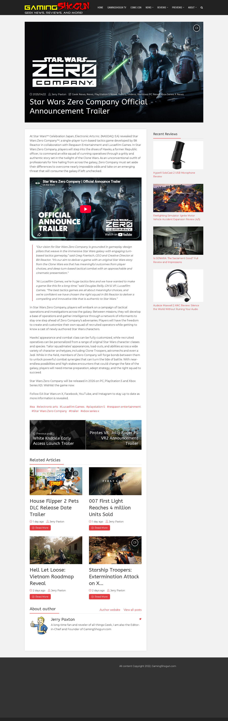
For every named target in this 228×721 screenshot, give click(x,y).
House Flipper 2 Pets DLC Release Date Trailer (54, 507)
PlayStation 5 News (105, 94)
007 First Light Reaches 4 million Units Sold (110, 507)
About (191, 7)
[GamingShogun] (58, 7)
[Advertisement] (178, 369)
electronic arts (48, 406)
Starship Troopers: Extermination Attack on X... (114, 576)
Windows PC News (148, 94)
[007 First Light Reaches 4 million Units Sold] (115, 481)
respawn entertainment (125, 406)
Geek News (78, 94)
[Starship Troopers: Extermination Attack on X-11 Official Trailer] (115, 550)
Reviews (161, 7)
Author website (110, 609)
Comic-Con (136, 7)
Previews (177, 7)
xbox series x (90, 411)
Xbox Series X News (172, 94)
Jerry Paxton (59, 94)
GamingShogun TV (116, 7)
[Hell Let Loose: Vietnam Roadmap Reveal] (56, 550)
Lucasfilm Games (73, 406)
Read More (41, 527)
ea (33, 406)
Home (100, 7)
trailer (75, 411)
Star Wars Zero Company (50, 411)
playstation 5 (96, 406)
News (148, 7)
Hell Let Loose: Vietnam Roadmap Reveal (52, 576)
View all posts (133, 609)
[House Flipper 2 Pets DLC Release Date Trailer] (56, 481)
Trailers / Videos (127, 94)
